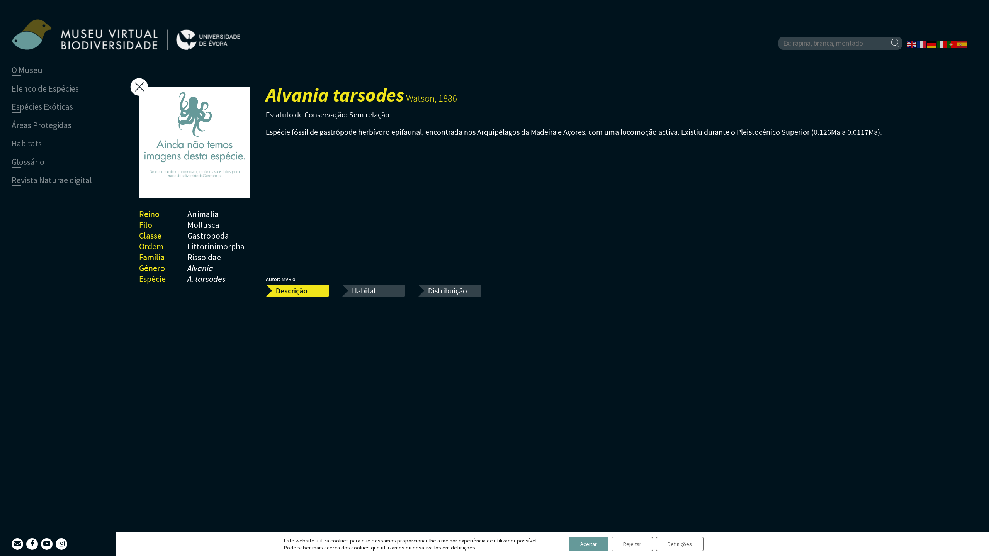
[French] (922, 43)
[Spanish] (962, 43)
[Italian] (942, 43)
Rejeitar (632, 544)
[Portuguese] (952, 43)
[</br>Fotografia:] (194, 144)
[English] (912, 43)
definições (463, 547)
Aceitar (588, 544)
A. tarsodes (206, 279)
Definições (680, 544)
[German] (932, 43)
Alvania (200, 269)
